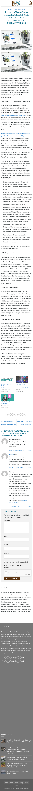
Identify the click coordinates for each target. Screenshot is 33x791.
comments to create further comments (13, 115)
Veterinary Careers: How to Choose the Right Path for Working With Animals (19, 741)
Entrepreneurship (19, 9)
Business (10, 9)
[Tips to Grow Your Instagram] (7, 397)
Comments (10, 753)
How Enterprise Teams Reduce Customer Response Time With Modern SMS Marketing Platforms (18, 749)
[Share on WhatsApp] (8, 414)
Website (6, 553)
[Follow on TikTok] (9, 657)
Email (6, 545)
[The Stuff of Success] (16, 3)
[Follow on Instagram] (6, 657)
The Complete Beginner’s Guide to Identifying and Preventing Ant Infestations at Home (17, 765)
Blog (16, 785)
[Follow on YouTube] (19, 657)
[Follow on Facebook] (3, 657)
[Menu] (2, 3)
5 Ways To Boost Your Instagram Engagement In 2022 (22, 385)
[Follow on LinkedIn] (16, 661)
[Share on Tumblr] (24, 414)
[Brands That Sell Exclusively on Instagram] (7, 379)
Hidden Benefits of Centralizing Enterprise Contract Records (17, 758)
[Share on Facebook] (11, 414)
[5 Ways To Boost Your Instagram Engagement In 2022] (22, 379)
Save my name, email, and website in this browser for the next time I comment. (16, 564)
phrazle (11, 454)
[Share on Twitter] (14, 414)
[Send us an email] (12, 657)
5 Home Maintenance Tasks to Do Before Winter (17, 772)
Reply (30, 450)
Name (6, 536)
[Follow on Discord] (22, 657)
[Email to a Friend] (18, 414)
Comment (7, 520)
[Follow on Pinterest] (16, 657)
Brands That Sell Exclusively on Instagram (6, 385)
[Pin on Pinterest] (21, 414)
